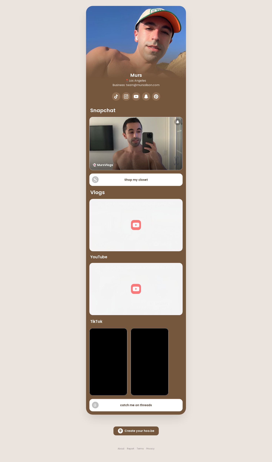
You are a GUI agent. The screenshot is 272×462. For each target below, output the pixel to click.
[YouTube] (136, 96)
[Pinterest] (156, 96)
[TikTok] (116, 96)
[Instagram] (126, 96)
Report (130, 448)
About (121, 448)
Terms (140, 448)
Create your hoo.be (139, 431)
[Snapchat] (146, 96)
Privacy (150, 448)
